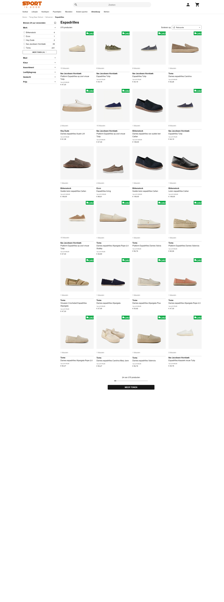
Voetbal (25, 11)
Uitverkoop (95, 11)
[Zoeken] (75, 4)
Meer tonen (131, 387)
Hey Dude (64, 130)
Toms (170, 73)
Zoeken (112, 4)
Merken (106, 11)
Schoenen (49, 17)
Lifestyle (35, 11)
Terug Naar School (36, 17)
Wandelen (68, 11)
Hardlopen (45, 11)
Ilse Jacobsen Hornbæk (70, 73)
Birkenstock (137, 130)
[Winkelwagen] (197, 4)
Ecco (98, 188)
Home (24, 17)
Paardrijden (57, 11)
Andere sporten (82, 11)
